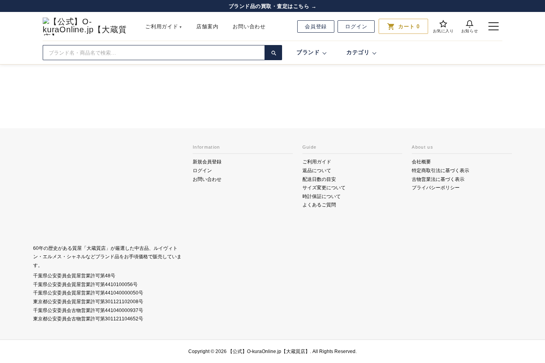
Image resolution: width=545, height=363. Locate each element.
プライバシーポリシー (436, 187)
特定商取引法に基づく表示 (440, 170)
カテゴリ (358, 52)
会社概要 (421, 162)
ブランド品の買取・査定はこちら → (273, 6)
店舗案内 (207, 26)
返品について (316, 170)
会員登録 (316, 26)
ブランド (308, 52)
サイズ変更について (324, 187)
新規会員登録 (207, 162)
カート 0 (403, 26)
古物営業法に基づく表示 (438, 179)
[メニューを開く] (493, 26)
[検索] (273, 52)
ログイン (356, 26)
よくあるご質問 (319, 205)
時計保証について (321, 196)
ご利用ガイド (161, 26)
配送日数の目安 (319, 179)
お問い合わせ (249, 26)
